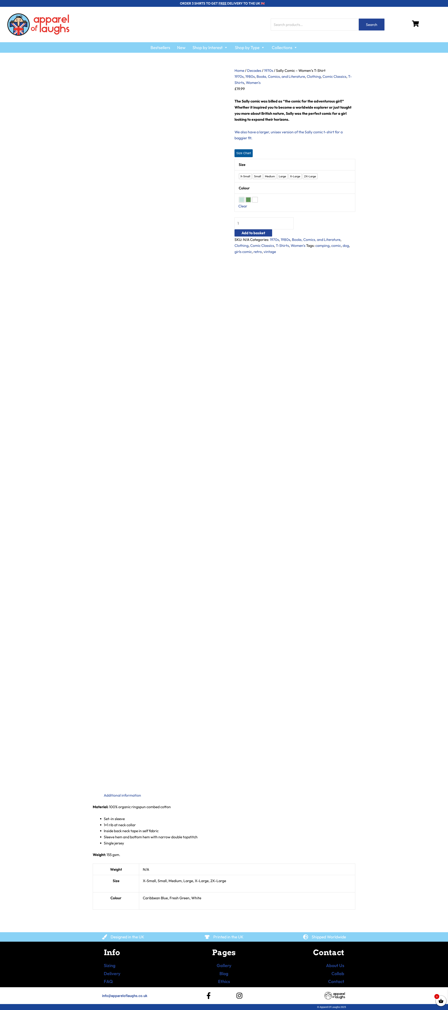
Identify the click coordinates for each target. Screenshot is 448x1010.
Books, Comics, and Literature (281, 76)
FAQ (108, 981)
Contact (336, 981)
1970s (268, 70)
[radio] (245, 176)
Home (239, 70)
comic (336, 245)
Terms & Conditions (112, 1007)
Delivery (112, 973)
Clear (242, 206)
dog (346, 245)
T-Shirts (282, 245)
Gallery (224, 965)
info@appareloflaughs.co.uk (124, 995)
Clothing (314, 76)
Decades (254, 70)
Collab (337, 973)
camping (322, 245)
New (181, 47)
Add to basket (253, 233)
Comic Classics (334, 76)
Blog (223, 973)
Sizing (109, 965)
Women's (253, 82)
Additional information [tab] (122, 795)
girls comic (243, 251)
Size (242, 164)
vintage (270, 251)
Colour (244, 188)
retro (258, 251)
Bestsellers (160, 47)
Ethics (224, 981)
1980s (250, 76)
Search (371, 24)
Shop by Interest (207, 47)
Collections (282, 47)
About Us (335, 965)
